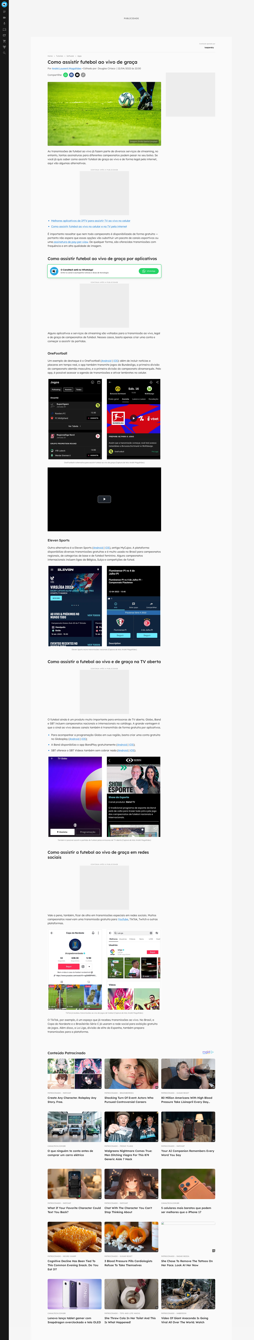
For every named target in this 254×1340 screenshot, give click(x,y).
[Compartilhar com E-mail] (77, 75)
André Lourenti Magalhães (66, 68)
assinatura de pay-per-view (70, 242)
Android (106, 360)
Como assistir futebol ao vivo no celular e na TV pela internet (89, 226)
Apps (79, 56)
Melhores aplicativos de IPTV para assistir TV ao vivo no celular (90, 220)
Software (70, 56)
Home (50, 56)
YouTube (123, 919)
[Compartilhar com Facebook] (71, 75)
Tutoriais (59, 56)
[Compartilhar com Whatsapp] (65, 75)
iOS (115, 360)
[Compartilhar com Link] (83, 75)
